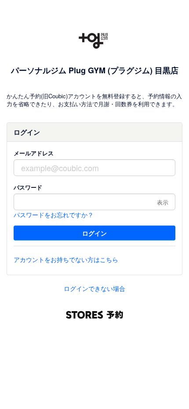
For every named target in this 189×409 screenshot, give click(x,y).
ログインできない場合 (94, 288)
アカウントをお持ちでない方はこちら (66, 259)
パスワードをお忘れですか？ (54, 214)
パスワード (28, 187)
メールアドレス (34, 153)
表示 (162, 202)
